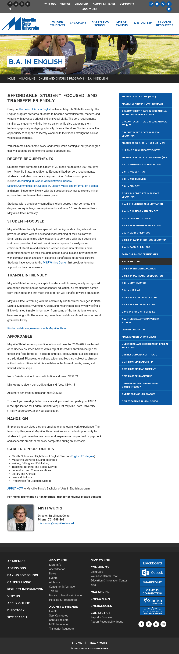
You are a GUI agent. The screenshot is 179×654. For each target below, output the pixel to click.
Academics (16, 561)
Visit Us (65, 4)
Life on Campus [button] (122, 23)
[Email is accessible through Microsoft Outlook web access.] (157, 4)
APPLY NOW (15, 488)
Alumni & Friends (104, 4)
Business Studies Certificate (139, 354)
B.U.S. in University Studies (138, 311)
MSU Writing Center (55, 262)
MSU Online (27, 78)
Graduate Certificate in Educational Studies (144, 123)
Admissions (16, 568)
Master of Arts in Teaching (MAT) (142, 103)
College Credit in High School (140, 401)
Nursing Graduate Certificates (141, 150)
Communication (27, 185)
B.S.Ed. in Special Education (139, 304)
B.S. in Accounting (133, 171)
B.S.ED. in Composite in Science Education (140, 195)
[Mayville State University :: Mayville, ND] (21, 23)
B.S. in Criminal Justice (136, 218)
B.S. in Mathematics (134, 283)
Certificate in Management (139, 369)
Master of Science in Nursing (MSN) (144, 143)
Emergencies (101, 606)
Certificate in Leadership (137, 362)
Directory (82, 4)
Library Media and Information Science (75, 185)
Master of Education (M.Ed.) (139, 96)
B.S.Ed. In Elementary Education (141, 225)
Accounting (24, 181)
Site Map (77, 643)
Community (127, 4)
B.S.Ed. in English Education (139, 268)
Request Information (25, 589)
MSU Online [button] (143, 23)
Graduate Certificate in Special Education (141, 134)
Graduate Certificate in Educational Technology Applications (144, 113)
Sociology (44, 185)
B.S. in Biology (130, 186)
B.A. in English (98, 78)
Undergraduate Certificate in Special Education (145, 346)
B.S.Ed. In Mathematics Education (142, 276)
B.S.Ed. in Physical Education (139, 297)
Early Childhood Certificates (140, 254)
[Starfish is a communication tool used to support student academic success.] (169, 9)
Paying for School (23, 575)
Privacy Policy (97, 643)
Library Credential (133, 329)
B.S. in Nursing (131, 290)
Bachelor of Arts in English (35, 109)
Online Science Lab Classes (138, 394)
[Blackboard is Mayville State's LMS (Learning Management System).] (151, 4)
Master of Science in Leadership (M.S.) (145, 157)
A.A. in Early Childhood (136, 247)
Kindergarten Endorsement (139, 336)
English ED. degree (82, 456)
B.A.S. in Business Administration (142, 204)
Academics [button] (78, 23)
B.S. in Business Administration (141, 164)
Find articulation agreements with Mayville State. (36, 328)
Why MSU (50, 4)
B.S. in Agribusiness (134, 179)
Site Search (17, 617)
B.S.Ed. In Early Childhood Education (144, 240)
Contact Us (100, 613)
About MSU (89, 9)
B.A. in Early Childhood (136, 232)
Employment (101, 599)
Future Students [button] (57, 23)
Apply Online (18, 603)
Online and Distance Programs (61, 78)
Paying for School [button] (100, 23)
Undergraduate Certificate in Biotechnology (140, 385)
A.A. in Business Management (140, 211)
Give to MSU (100, 560)
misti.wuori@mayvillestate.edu (56, 523)
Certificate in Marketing (137, 376)
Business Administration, (46, 181)
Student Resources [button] (164, 23)
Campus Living (19, 582)
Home (11, 78)
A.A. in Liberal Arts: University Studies (140, 321)
